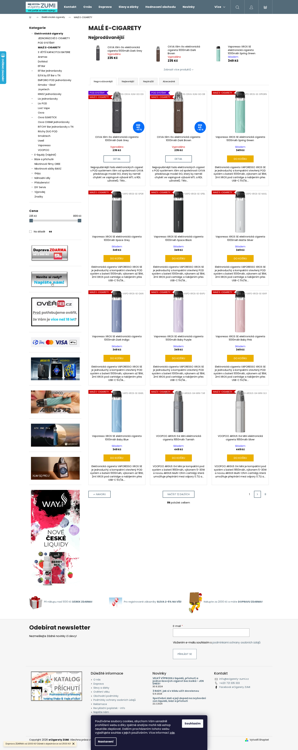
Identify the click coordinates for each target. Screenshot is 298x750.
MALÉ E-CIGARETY (49, 47)
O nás (97, 679)
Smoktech (44, 136)
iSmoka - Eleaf (46, 85)
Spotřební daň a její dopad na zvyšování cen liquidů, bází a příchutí (179, 699)
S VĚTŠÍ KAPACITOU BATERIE (54, 52)
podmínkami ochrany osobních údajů (236, 642)
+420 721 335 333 (229, 683)
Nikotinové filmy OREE (47, 164)
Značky (38, 196)
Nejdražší (148, 81)
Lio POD (42, 103)
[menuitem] (70, 7)
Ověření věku (101, 691)
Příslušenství (41, 182)
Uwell (41, 140)
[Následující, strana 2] (257, 494)
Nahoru (101, 494)
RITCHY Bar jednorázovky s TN (55, 126)
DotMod (42, 61)
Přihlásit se (185, 654)
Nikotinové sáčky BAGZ (47, 168)
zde (172, 733)
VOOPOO (43, 150)
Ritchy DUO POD (47, 131)
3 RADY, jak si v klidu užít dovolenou (176, 691)
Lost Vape (44, 108)
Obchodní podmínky (105, 696)
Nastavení (106, 742)
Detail (117, 159)
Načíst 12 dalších (179, 494)
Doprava (98, 684)
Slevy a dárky (101, 687)
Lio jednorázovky (48, 98)
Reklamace (100, 704)
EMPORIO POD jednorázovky (54, 80)
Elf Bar (41, 66)
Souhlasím (193, 723)
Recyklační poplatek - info (109, 708)
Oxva (41, 112)
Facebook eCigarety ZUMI (234, 687)
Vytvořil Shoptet (259, 739)
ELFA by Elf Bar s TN (49, 75)
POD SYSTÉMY (46, 43)
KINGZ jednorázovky (49, 94)
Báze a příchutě (44, 159)
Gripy (37, 173)
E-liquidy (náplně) (45, 154)
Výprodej (39, 192)
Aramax (42, 57)
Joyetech (43, 89)
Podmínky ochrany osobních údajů (114, 700)
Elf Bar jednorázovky (50, 70)
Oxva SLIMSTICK (47, 117)
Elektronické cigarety (48, 33)
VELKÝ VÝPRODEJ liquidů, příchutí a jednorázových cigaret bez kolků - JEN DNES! (178, 681)
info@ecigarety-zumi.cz (234, 679)
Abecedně (169, 81)
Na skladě (43, 231)
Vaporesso (44, 145)
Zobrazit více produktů (177, 69)
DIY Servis (40, 187)
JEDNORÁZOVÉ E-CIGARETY (54, 38)
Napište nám (101, 712)
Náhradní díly (42, 178)
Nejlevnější (128, 81)
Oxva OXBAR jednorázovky (54, 122)
